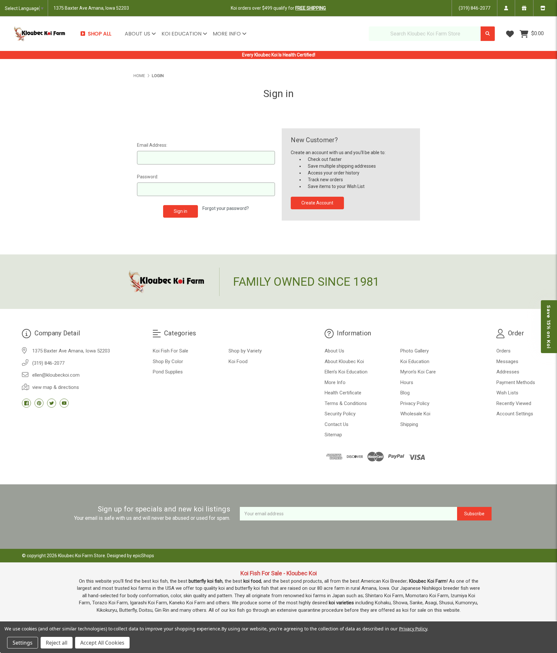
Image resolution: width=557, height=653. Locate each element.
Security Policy (340, 414)
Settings (23, 642)
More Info (227, 33)
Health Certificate (343, 393)
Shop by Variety (245, 351)
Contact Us (336, 424)
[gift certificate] (524, 8)
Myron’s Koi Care (418, 372)
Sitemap (333, 435)
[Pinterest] (39, 403)
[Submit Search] (488, 33)
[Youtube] (64, 403)
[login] (506, 8)
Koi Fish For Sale (170, 351)
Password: (147, 176)
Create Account (317, 202)
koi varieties (341, 603)
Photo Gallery (414, 351)
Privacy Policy (414, 403)
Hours (406, 382)
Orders (503, 351)
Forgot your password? (225, 208)
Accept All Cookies (102, 642)
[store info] (542, 8)
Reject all (56, 642)
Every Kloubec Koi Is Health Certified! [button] (278, 54)
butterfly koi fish (205, 581)
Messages (507, 361)
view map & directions (55, 387)
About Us (138, 33)
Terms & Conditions (346, 403)
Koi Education (182, 33)
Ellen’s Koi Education (346, 372)
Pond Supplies (168, 372)
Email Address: (152, 145)
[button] (549, 326)
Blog (405, 393)
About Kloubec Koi (344, 361)
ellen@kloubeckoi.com (56, 375)
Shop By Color (168, 361)
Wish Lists (507, 393)
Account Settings (514, 414)
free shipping (310, 8)
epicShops (143, 555)
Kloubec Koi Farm (427, 581)
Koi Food (238, 361)
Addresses (507, 372)
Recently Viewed (513, 403)
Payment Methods (515, 382)
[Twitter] (51, 403)
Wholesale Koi (415, 414)
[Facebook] (26, 403)
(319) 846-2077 (474, 8)
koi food (252, 581)
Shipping (409, 424)
